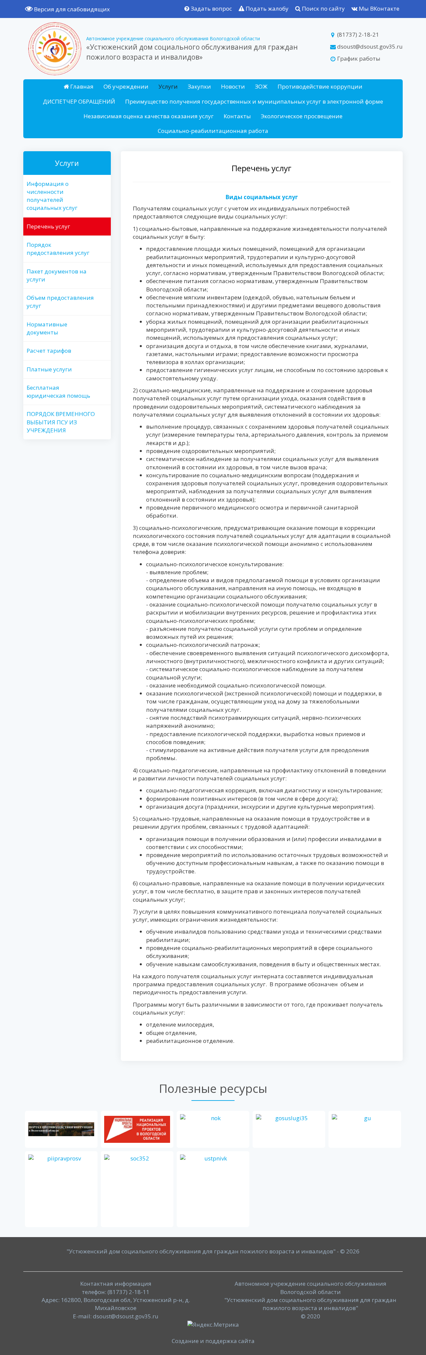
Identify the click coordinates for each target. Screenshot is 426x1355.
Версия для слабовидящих (71, 9)
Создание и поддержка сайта (213, 1341)
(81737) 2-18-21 (357, 34)
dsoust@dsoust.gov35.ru (369, 46)
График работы (358, 58)
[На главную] (54, 48)
